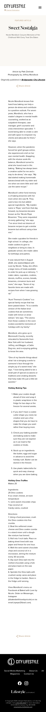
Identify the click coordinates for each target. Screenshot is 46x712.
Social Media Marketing (14, 671)
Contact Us (29, 674)
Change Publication (13, 10)
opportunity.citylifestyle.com (23, 707)
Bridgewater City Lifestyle (33, 80)
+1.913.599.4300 (20, 703)
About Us (33, 671)
